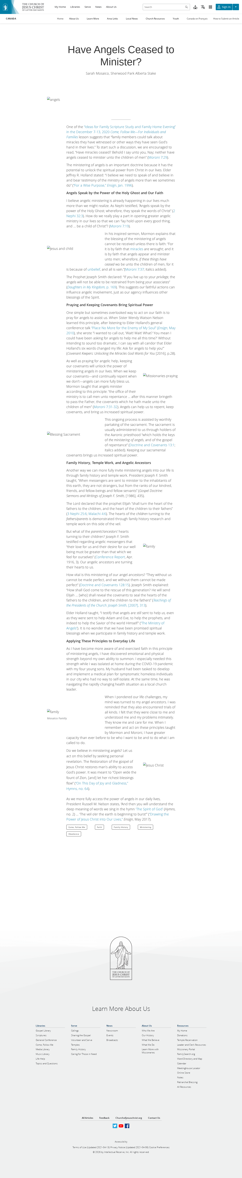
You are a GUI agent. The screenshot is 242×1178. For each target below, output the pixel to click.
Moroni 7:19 (119, 226)
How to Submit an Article (226, 18)
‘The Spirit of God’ (149, 809)
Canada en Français (197, 18)
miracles (136, 249)
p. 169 (91, 287)
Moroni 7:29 (157, 157)
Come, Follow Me (76, 827)
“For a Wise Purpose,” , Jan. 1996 (102, 185)
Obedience (73, 834)
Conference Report (110, 557)
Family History (121, 827)
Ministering (145, 827)
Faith (99, 827)
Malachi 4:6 (97, 513)
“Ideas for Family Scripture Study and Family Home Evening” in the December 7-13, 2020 (121, 131)
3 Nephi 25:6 (77, 513)
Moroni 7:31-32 (105, 407)
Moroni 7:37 (134, 269)
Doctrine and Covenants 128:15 (104, 585)
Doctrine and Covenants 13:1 (152, 445)
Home (60, 18)
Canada (11, 18)
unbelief (94, 269)
